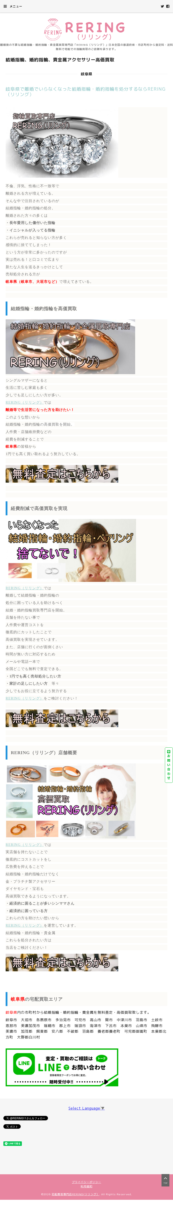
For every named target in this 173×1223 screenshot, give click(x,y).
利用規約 (86, 1186)
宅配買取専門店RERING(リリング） (75, 1194)
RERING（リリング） (25, 402)
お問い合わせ (169, 767)
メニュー (15, 6)
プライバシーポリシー (86, 1182)
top (166, 1183)
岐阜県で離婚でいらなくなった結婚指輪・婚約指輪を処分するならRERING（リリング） (86, 91)
